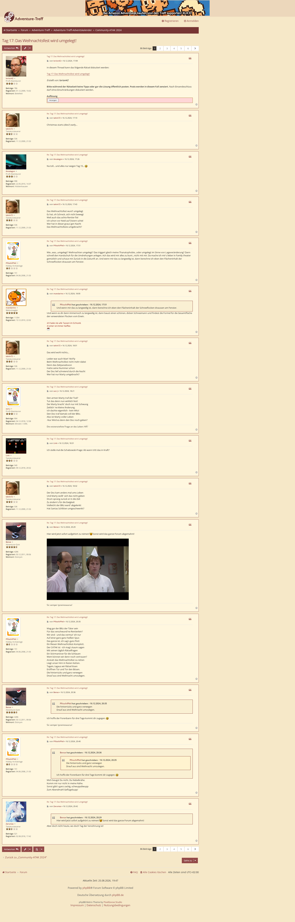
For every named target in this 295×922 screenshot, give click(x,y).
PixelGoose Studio (113, 902)
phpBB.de (118, 895)
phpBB (86, 887)
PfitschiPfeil (11, 263)
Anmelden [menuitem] (193, 20)
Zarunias (9, 823)
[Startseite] (23, 17)
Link (8, 455)
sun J (8, 408)
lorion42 (9, 78)
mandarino (11, 307)
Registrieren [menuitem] (172, 20)
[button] (195, 48)
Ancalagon (10, 171)
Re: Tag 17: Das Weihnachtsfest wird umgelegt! (67, 113)
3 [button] (167, 48)
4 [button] (174, 48)
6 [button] (188, 48)
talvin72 (9, 128)
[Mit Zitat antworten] (190, 58)
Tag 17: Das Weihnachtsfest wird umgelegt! (39, 40)
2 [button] (160, 48)
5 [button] (181, 48)
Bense (8, 542)
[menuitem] (153, 872)
